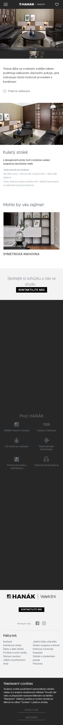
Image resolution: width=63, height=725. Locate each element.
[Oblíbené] (57, 4)
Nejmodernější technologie (46, 448)
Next (56, 229)
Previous (7, 229)
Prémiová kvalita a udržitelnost (16, 467)
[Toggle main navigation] (5, 4)
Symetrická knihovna (21, 254)
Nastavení (31, 717)
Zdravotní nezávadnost (46, 465)
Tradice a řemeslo (46, 430)
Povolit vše (31, 710)
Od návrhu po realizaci (16, 446)
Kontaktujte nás (32, 289)
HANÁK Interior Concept (17, 430)
